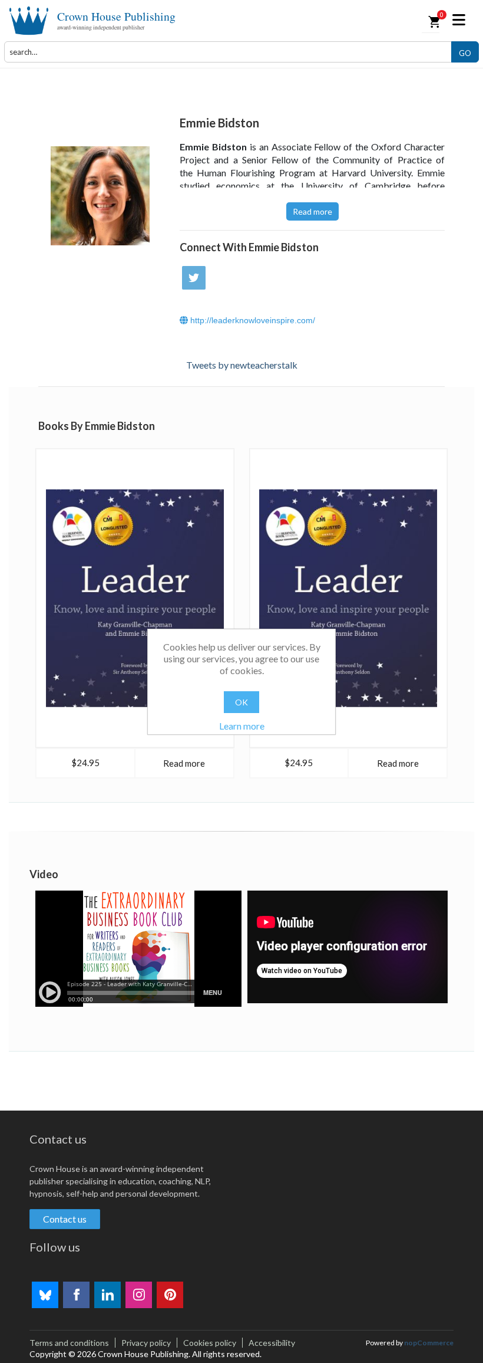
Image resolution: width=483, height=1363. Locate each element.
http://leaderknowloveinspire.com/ (251, 320)
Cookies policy (209, 1343)
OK (241, 702)
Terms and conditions (69, 1343)
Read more (312, 211)
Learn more (241, 725)
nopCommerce (429, 1342)
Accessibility (272, 1343)
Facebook (76, 1295)
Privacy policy (146, 1343)
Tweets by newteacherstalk (241, 364)
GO (465, 53)
